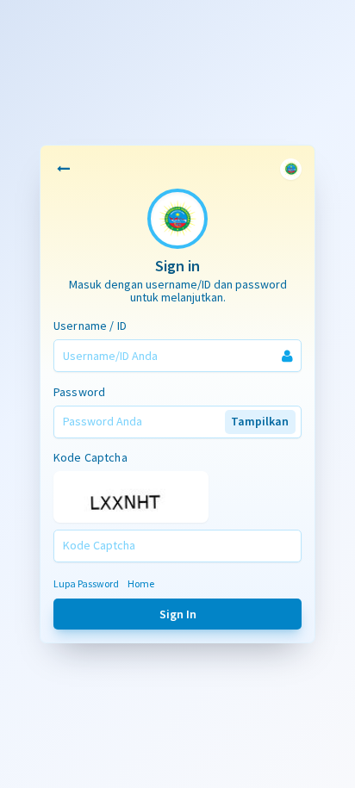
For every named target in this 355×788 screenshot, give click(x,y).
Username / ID (90, 325)
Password (79, 392)
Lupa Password (86, 583)
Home (141, 583)
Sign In (177, 614)
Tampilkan (260, 421)
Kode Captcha (90, 457)
